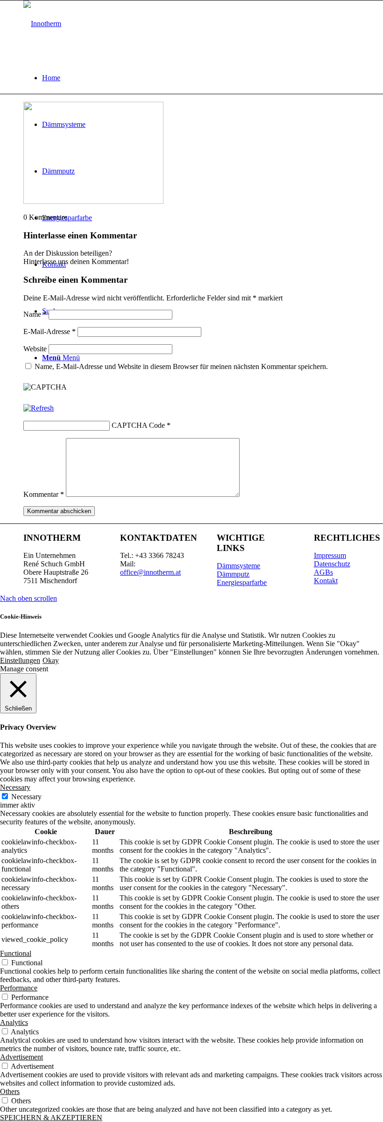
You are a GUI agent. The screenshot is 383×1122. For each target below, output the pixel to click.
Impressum (330, 555)
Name (35, 314)
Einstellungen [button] (20, 660)
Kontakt (326, 581)
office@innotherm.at (150, 572)
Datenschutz (332, 564)
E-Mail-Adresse (49, 331)
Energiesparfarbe (242, 582)
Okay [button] (51, 660)
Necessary (26, 797)
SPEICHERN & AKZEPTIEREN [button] (51, 1118)
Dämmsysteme (238, 566)
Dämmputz (233, 574)
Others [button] (10, 1091)
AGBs (323, 572)
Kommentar (43, 494)
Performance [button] (18, 988)
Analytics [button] (14, 1022)
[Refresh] (38, 408)
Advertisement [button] (21, 1057)
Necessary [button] (15, 787)
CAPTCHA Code (138, 425)
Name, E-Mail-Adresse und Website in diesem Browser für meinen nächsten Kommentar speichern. (181, 366)
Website (35, 349)
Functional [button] (15, 953)
